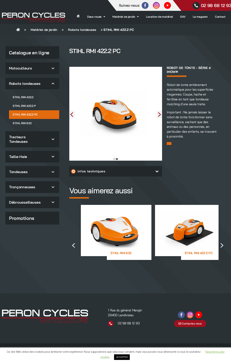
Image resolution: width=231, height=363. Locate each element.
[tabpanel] (115, 114)
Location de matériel (159, 16)
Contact (220, 16)
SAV (182, 16)
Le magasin (200, 16)
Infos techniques (91, 171)
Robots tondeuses (82, 30)
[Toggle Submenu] (53, 68)
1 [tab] (114, 159)
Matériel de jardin (123, 16)
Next (159, 114)
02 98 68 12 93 (129, 323)
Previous (72, 114)
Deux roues (94, 16)
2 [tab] (117, 159)
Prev (74, 245)
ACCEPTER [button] (122, 357)
